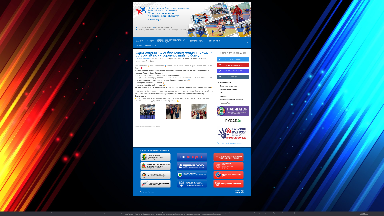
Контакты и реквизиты (146, 45)
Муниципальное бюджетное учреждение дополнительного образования (168, 9)
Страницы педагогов (228, 86)
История (223, 96)
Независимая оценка (228, 89)
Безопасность (225, 83)
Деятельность (196, 41)
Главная (139, 41)
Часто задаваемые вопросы (231, 99)
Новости (150, 41)
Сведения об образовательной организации (171, 41)
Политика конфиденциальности (229, 143)
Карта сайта (225, 103)
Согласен (363, 213)
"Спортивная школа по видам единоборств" (163, 14)
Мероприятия (214, 41)
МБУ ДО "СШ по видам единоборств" (155, 150)
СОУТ (222, 93)
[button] (248, 42)
